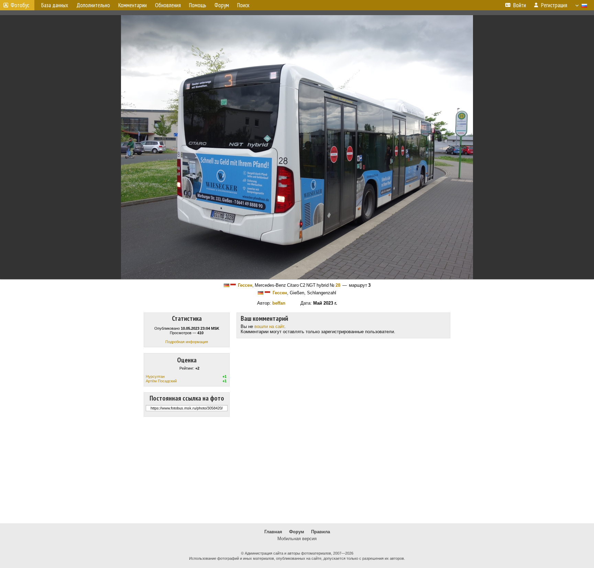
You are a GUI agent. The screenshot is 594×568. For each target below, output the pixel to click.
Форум (296, 531)
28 (338, 285)
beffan (278, 303)
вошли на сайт (269, 326)
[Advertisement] (297, 470)
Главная (273, 531)
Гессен (245, 285)
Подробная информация (186, 342)
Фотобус (20, 5)
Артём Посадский (161, 381)
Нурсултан (155, 376)
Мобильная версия (297, 538)
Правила (320, 531)
